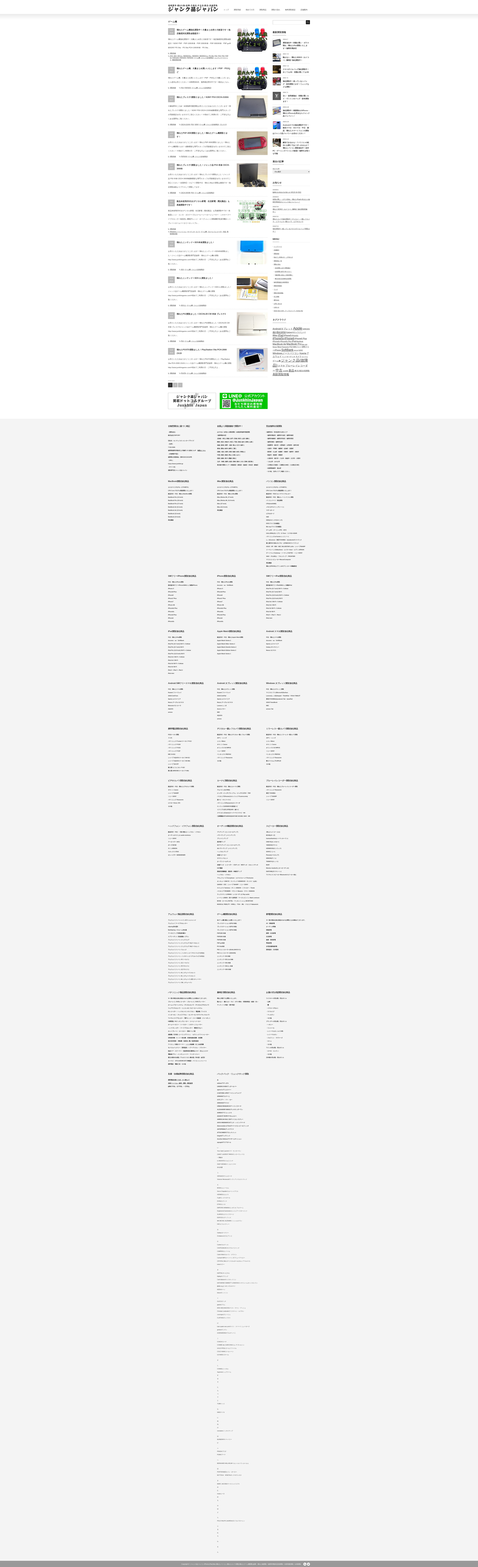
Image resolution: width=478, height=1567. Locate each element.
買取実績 (237, 10)
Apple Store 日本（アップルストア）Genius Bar (288, 311)
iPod (294, 341)
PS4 (223, 56)
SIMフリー (297, 347)
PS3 (219, 56)
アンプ (284, 356)
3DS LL (179, 56)
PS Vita (211, 56)
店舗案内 (303, 10)
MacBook (299, 341)
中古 (278, 370)
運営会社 (276, 300)
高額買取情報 (176, 60)
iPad (280, 335)
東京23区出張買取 (302, 371)
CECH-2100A (185, 124)
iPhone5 (287, 335)
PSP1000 (175, 58)
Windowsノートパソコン (178, 232)
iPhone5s (278, 338)
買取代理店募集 (278, 293)
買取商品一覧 (278, 261)
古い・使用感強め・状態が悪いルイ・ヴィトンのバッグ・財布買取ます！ (296, 98)
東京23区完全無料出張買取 (283, 278)
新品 (224, 232)
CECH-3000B (185, 193)
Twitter (308, 1564)
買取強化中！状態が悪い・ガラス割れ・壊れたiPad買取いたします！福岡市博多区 (296, 45)
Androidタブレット (283, 328)
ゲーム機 (197, 58)
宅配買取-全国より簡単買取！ (284, 275)
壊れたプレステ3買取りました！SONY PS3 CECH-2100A (203, 97)
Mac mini (304, 344)
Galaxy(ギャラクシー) (296, 332)
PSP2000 (183, 58)
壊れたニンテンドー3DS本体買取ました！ (195, 242)
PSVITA (183, 373)
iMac (275, 335)
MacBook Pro (294, 344)
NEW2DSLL (187, 56)
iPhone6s (276, 341)
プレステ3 (223, 124)
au (274, 332)
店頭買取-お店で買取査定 (282, 268)
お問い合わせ (278, 303)
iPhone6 (289, 338)
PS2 (215, 56)
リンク (276, 289)
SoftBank (287, 349)
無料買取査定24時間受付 (281, 282)
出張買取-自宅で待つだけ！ (283, 271)
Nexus (275, 347)
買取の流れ (275, 10)
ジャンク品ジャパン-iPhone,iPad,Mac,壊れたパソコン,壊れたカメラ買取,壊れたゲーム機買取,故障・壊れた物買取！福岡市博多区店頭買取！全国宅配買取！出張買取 (245, 1564)
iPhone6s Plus (286, 341)
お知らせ (276, 307)
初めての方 (250, 10)
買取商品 (262, 10)
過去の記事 (276, 169)
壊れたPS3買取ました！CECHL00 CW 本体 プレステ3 (201, 314)
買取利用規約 (278, 285)
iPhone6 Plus (301, 338)
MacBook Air (279, 344)
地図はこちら (201, 450)
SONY (197, 124)
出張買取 (285, 371)
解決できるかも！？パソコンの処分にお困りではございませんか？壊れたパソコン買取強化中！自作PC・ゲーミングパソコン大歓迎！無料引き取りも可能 (291, 148)
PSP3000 (190, 58)
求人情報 (276, 296)
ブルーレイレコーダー (215, 232)
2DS (171, 56)
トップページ (278, 246)
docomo (281, 332)
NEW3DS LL (203, 56)
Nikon (279, 347)
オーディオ (191, 232)
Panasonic (285, 347)
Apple (297, 328)
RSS (304, 1564)
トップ (226, 10)
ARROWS (306, 329)
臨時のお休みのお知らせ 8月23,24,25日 (287, 192)
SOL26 (296, 350)
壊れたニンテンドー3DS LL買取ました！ (195, 278)
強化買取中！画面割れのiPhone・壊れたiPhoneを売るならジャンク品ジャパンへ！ (296, 113)
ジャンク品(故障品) (207, 58)
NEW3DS (195, 56)
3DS (175, 56)
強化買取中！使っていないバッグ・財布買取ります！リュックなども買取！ (296, 84)
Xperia (302, 353)
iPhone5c (295, 336)
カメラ (198, 232)
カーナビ (305, 357)
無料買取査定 (290, 10)
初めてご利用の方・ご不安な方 (283, 257)
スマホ (281, 365)
